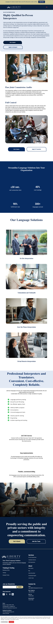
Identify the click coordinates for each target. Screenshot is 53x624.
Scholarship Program (32, 575)
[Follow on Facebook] (4, 594)
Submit (20, 587)
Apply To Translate (36, 149)
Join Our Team (36, 541)
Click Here (41, 1)
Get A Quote (16, 149)
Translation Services (32, 559)
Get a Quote (12, 42)
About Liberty (30, 568)
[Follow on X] (6, 594)
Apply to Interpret (13, 47)
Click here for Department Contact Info (10, 607)
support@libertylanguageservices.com (35, 587)
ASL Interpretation (31, 562)
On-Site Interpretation (32, 557)
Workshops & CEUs (6, 570)
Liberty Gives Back (31, 573)
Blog (29, 570)
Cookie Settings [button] (4, 621)
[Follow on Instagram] (9, 594)
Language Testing (6, 575)
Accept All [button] (11, 621)
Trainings (4, 572)
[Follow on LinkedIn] (13, 594)
